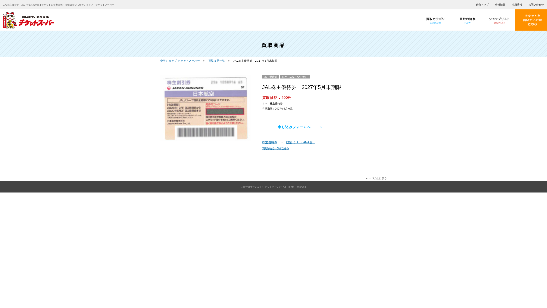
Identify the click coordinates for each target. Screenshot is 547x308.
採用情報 (517, 4)
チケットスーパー (272, 186)
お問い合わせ (536, 4)
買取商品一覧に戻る (275, 148)
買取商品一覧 (216, 60)
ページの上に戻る (376, 178)
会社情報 (500, 4)
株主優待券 (269, 142)
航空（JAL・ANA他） (300, 142)
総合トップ (482, 4)
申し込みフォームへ (294, 127)
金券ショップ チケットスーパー (180, 60)
